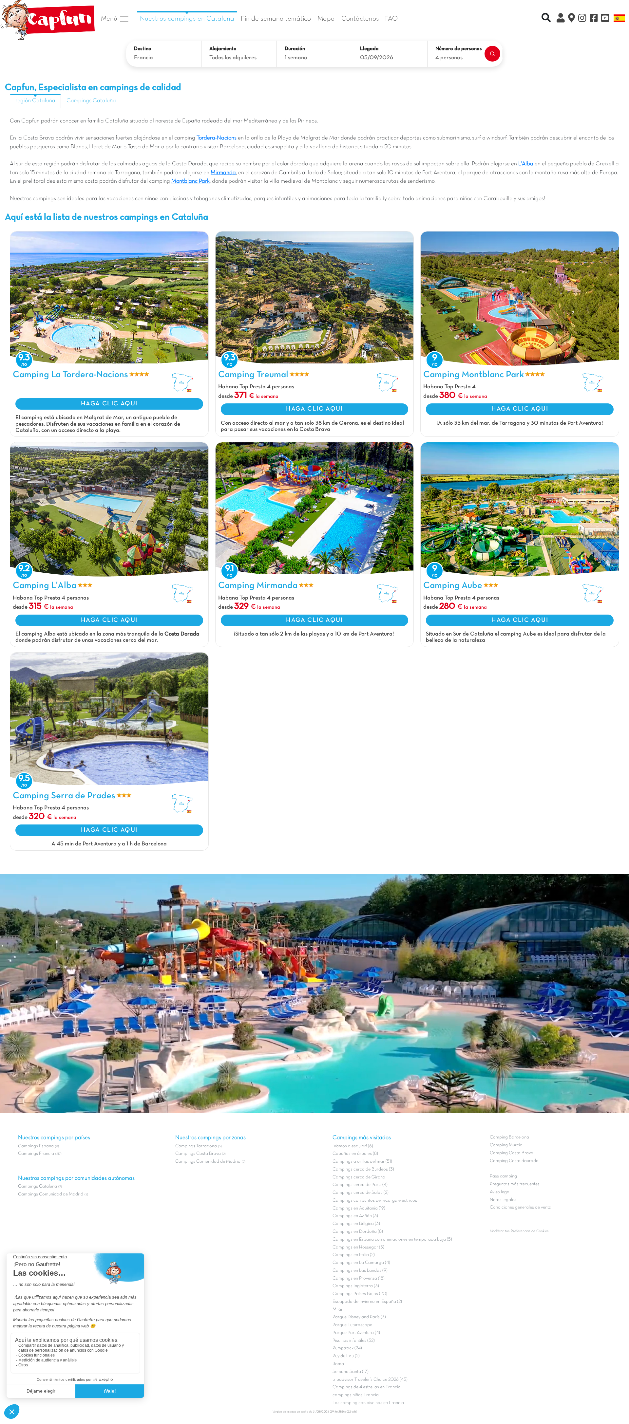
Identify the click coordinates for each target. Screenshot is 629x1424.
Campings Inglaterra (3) (356, 1286)
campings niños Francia (356, 1395)
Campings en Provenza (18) (359, 1278)
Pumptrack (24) (347, 1348)
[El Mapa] (571, 19)
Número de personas (458, 48)
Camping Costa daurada (514, 1161)
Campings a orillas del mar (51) (362, 1161)
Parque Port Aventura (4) (356, 1333)
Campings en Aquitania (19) (359, 1208)
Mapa (326, 19)
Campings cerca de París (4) (360, 1185)
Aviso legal (500, 1192)
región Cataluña (35, 100)
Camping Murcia (506, 1145)
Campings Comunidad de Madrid (50, 1194)
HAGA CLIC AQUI (109, 404)
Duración (295, 48)
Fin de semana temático (276, 19)
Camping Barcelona (509, 1137)
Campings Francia (36, 1154)
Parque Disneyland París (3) (359, 1317)
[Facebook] (594, 19)
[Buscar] (492, 54)
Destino (142, 48)
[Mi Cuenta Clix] (560, 19)
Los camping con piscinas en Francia (368, 1403)
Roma (338, 1364)
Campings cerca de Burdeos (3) (363, 1169)
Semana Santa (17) (351, 1372)
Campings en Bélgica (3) (356, 1224)
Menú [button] (110, 19)
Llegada (369, 48)
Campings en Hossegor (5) (358, 1247)
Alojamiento (223, 48)
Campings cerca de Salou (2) (361, 1193)
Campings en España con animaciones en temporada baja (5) (392, 1239)
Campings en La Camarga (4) (361, 1263)
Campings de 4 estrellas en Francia (367, 1387)
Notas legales (503, 1200)
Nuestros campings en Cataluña (187, 19)
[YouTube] (605, 19)
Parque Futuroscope (352, 1325)
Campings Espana (36, 1146)
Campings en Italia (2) (354, 1255)
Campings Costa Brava (198, 1154)
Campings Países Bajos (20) (360, 1294)
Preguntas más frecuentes (515, 1184)
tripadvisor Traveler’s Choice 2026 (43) (370, 1380)
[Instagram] (582, 19)
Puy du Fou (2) (346, 1356)
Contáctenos (360, 19)
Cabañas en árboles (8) (355, 1154)
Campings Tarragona (196, 1146)
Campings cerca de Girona (359, 1177)
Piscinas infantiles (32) (354, 1341)
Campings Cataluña (91, 100)
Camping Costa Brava (511, 1153)
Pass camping (503, 1176)
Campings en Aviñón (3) (355, 1216)
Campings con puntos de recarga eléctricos (375, 1200)
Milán (338, 1309)
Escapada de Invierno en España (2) (367, 1302)
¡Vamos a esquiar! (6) (353, 1146)
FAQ (391, 19)
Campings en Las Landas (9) (360, 1270)
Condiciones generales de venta (520, 1207)
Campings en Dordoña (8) (358, 1232)
